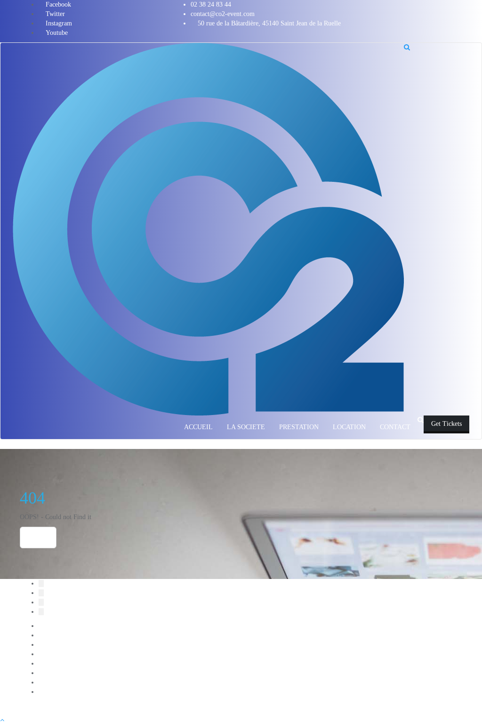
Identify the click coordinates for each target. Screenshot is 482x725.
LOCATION (55, 663)
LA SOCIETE (58, 654)
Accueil (49, 625)
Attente (48, 635)
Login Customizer (63, 672)
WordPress (205, 705)
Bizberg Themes (284, 705)
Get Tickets (446, 423)
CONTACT (54, 644)
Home (38, 537)
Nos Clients (54, 682)
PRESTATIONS (60, 691)
